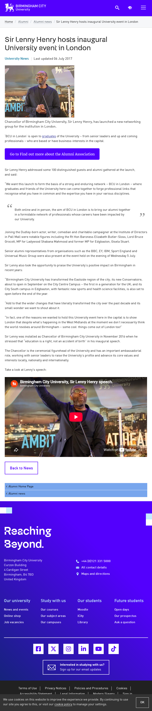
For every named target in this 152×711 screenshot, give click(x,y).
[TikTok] (113, 649)
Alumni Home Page (21, 486)
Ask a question (124, 622)
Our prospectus (125, 616)
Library (83, 622)
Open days (121, 609)
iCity (81, 616)
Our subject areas (53, 616)
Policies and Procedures (91, 688)
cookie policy (63, 704)
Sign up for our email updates (82, 667)
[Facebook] (38, 649)
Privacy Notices (55, 688)
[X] (53, 649)
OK (142, 702)
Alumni (23, 22)
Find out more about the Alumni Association (57, 154)
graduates (49, 136)
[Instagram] (68, 649)
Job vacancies (14, 622)
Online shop (12, 616)
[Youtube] (98, 649)
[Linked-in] (83, 649)
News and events (16, 609)
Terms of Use (27, 688)
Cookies (121, 688)
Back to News (21, 468)
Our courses (49, 609)
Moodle (83, 609)
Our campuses (51, 622)
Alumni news (43, 22)
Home (9, 22)
